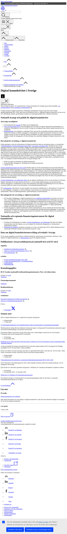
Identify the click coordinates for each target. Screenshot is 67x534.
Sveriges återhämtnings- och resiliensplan (38, 222)
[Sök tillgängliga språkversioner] (12, 108)
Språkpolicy (7, 466)
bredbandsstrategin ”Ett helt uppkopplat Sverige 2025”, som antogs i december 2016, (24, 146)
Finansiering (7, 51)
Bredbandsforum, (9, 131)
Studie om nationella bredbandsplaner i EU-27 (17, 251)
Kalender (6, 52)
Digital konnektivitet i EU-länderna (14, 84)
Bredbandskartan (9, 264)
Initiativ (6, 46)
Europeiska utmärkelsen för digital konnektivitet (14, 299)
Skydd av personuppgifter (11, 459)
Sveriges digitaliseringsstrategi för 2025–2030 (13, 167)
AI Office (7, 55)
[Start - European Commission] (9, 5)
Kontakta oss (7, 504)
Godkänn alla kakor (15, 529)
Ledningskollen (8, 263)
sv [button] (5, 10)
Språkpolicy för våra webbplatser (13, 509)
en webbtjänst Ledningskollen (42, 198)
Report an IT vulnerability (11, 507)
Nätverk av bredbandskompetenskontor (11, 301)
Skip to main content (6, 1)
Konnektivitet (8, 75)
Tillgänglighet (8, 515)
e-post (9, 275)
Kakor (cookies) (8, 510)
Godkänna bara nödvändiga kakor (39, 529)
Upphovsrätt (7, 460)
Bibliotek (6, 49)
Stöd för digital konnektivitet (12, 80)
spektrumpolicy (7, 188)
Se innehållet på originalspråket (21, 107)
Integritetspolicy (8, 512)
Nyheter (6, 48)
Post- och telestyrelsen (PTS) (12, 126)
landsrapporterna (25, 238)
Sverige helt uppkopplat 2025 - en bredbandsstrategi (18, 261)
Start (5, 43)
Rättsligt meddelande (10, 513)
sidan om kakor (43, 522)
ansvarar (18, 125)
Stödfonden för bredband (11, 227)
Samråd (6, 54)
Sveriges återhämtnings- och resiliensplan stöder (14, 180)
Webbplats (3, 277)
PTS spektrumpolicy (9, 252)
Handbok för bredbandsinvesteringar (14, 249)
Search (2, 11)
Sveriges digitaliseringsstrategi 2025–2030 (15, 259)
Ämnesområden (8, 44)
